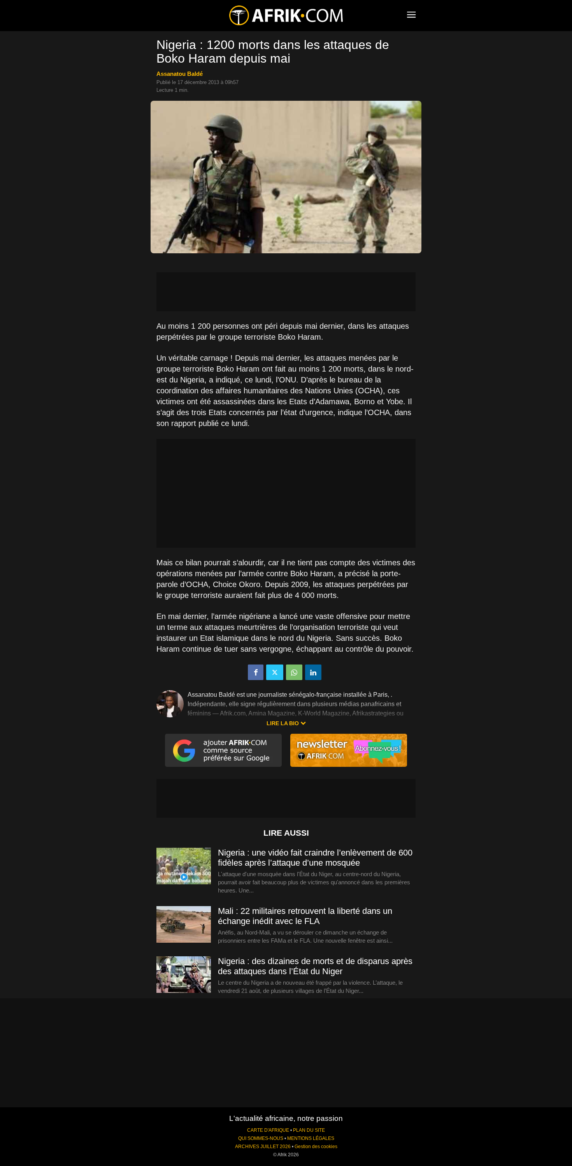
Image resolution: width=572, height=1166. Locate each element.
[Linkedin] (313, 672)
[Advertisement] (286, 291)
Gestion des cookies (316, 1146)
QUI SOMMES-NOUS (260, 1138)
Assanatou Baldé (179, 73)
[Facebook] (255, 672)
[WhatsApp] (294, 672)
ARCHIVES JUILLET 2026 (263, 1146)
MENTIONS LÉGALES (310, 1138)
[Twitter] (274, 672)
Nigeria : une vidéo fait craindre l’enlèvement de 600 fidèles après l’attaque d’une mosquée (315, 858)
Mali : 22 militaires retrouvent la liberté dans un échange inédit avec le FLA (305, 916)
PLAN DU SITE (309, 1130)
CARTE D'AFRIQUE (268, 1130)
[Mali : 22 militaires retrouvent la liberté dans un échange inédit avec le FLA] (183, 924)
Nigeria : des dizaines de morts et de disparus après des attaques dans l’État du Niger (315, 966)
